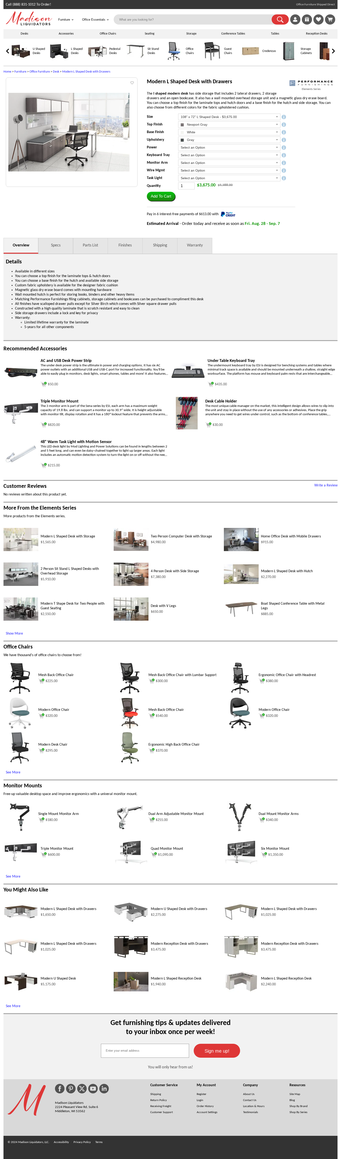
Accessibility (61, 1142)
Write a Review (326, 485)
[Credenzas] (250, 59)
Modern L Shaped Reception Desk (176, 978)
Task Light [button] (154, 178)
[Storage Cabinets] (289, 59)
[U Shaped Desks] (21, 59)
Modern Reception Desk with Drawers (179, 944)
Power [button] (152, 147)
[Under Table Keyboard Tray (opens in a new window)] (187, 381)
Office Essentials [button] (95, 20)
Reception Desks (316, 33)
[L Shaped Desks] (59, 59)
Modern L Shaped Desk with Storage (68, 536)
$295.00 (51, 751)
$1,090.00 (165, 855)
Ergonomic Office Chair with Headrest (287, 675)
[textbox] (145, 1051)
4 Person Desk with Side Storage (175, 571)
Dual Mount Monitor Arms (279, 814)
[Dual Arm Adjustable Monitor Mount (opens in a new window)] (130, 832)
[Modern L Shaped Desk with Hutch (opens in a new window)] (241, 583)
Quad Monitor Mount (167, 849)
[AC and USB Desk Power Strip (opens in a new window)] (20, 378)
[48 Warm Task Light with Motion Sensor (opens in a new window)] (20, 464)
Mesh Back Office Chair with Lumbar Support (182, 675)
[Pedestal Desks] (97, 59)
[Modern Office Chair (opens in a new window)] (19, 728)
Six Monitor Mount (275, 849)
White (190, 132)
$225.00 (51, 681)
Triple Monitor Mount (57, 849)
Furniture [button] (66, 20)
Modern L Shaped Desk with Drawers (86, 71)
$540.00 (162, 716)
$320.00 (51, 716)
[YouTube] (93, 1088)
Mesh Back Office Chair (56, 675)
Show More (14, 633)
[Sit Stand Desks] (135, 59)
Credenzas (269, 51)
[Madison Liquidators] (29, 24)
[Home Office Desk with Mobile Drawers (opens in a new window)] (241, 550)
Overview (21, 245)
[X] (82, 1088)
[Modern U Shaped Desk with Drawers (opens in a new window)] (131, 921)
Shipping (160, 245)
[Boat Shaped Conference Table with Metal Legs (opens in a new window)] (241, 617)
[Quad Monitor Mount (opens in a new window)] (131, 863)
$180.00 (51, 820)
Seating (149, 33)
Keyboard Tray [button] (158, 155)
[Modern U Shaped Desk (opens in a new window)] (20, 991)
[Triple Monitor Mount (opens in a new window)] (20, 423)
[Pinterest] (71, 1088)
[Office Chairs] (174, 59)
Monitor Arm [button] (157, 163)
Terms (99, 1142)
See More (13, 772)
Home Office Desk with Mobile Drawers (291, 536)
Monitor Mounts (22, 786)
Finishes (125, 245)
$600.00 (54, 855)
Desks (24, 33)
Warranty (195, 245)
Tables (275, 33)
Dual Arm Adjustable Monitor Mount (176, 814)
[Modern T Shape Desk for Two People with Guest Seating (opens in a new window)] (20, 620)
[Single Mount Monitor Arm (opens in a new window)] (19, 832)
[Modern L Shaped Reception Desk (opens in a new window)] (131, 990)
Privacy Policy (82, 1142)
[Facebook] (59, 1088)
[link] (330, 19)
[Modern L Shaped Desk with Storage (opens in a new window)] (20, 550)
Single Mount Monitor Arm (58, 814)
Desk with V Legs (163, 606)
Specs (56, 245)
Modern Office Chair (53, 710)
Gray (190, 140)
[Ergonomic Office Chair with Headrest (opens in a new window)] (240, 694)
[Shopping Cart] (330, 19)
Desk (56, 71)
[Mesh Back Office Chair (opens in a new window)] (20, 694)
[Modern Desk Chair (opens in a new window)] (20, 763)
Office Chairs (108, 33)
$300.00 (162, 681)
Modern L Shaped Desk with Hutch (287, 571)
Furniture (20, 71)
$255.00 (162, 820)
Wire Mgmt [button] (156, 170)
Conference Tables (233, 33)
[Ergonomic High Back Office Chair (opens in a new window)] (130, 763)
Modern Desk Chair (53, 745)
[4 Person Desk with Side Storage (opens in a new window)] (131, 585)
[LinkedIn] (104, 1088)
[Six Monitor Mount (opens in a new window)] (241, 863)
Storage (191, 33)
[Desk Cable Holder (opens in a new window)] (186, 428)
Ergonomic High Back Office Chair (174, 745)
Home (7, 71)
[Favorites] (318, 24)
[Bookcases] (327, 59)
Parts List (90, 245)
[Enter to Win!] (307, 24)
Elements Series (311, 89)
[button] (280, 19)
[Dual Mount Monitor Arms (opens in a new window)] (240, 832)
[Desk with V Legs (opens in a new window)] (131, 620)
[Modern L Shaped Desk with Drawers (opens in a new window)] (20, 918)
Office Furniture (39, 71)
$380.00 (272, 681)
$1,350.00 (275, 855)
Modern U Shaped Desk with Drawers (179, 909)
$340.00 (272, 820)
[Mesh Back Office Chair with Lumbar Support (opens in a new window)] (130, 694)
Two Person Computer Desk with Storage (181, 536)
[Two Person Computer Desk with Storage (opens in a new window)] (131, 550)
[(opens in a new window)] (311, 83)
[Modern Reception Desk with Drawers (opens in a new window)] (131, 957)
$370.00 (162, 751)
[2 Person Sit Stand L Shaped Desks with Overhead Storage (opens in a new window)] (20, 585)
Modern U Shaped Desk (58, 978)
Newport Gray (196, 124)
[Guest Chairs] (212, 59)
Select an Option (193, 147)
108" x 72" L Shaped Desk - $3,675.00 (209, 117)
